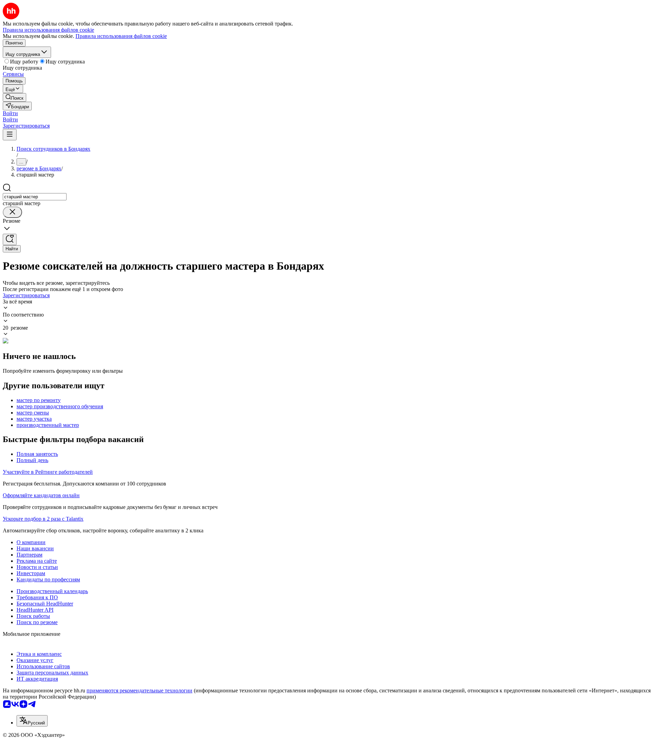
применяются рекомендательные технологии (139, 690)
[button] (10, 113)
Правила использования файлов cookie (121, 36)
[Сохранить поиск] (10, 239)
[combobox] (35, 196)
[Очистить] (12, 212)
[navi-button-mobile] (10, 134)
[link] (14, 97)
